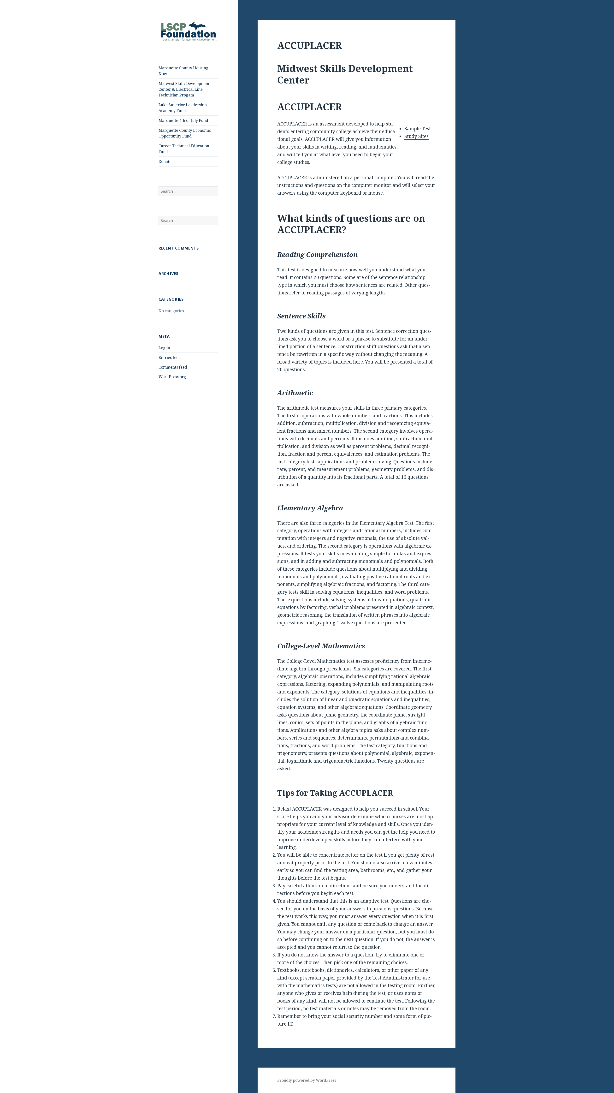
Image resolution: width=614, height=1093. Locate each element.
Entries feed (170, 357)
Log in (164, 348)
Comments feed (173, 367)
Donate (165, 161)
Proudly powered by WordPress (306, 1080)
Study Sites (416, 136)
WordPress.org (172, 376)
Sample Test (417, 128)
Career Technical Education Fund (184, 148)
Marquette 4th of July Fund (183, 120)
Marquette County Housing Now (183, 70)
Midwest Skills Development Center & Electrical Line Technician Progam (185, 89)
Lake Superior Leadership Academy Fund (183, 107)
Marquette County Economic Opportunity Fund (185, 133)
